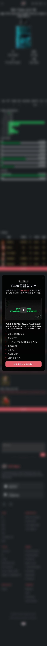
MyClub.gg (25, 290)
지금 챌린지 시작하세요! (23, 364)
